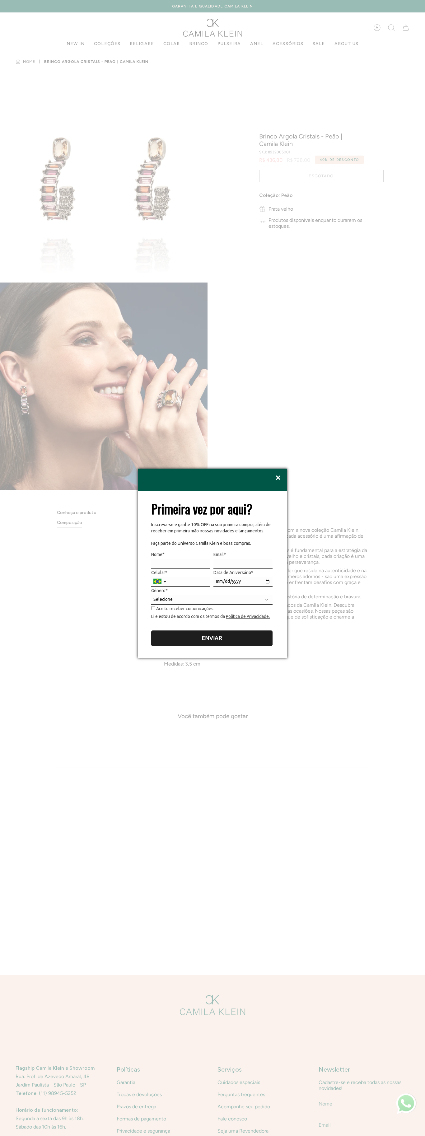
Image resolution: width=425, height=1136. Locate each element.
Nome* (158, 554)
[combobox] (160, 582)
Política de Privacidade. (248, 616)
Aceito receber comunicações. (184, 608)
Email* (219, 554)
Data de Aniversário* (233, 572)
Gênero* (159, 590)
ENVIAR (212, 638)
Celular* (159, 572)
